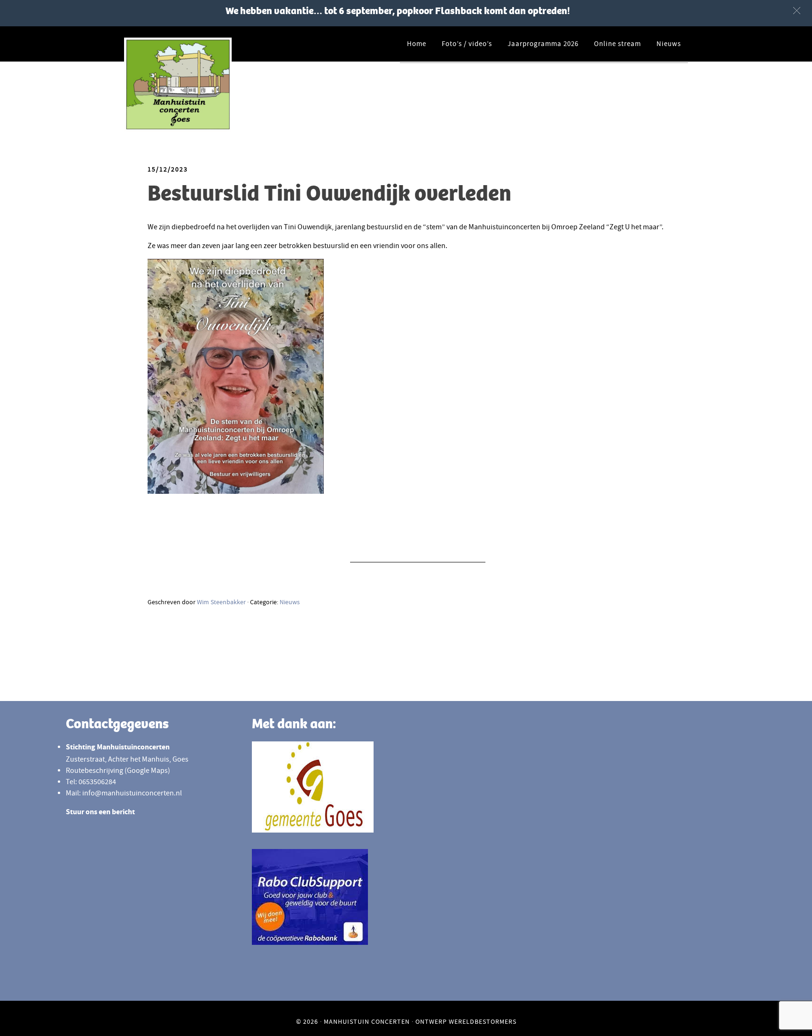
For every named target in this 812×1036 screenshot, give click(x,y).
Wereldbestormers (482, 1021)
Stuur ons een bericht (100, 812)
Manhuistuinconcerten (208, 85)
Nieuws (290, 602)
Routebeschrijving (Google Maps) (118, 770)
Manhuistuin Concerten (367, 1021)
